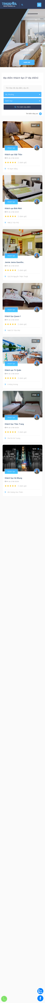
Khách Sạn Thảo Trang (14, 424)
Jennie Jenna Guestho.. (14, 262)
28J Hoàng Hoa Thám (15, 492)
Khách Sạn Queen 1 (13, 316)
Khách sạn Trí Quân (13, 370)
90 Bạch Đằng (12, 169)
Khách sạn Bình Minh (13, 208)
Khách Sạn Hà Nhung (13, 478)
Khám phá (27, 62)
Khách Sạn (11, 148)
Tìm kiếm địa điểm (23, 107)
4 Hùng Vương (12, 384)
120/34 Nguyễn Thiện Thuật (17, 276)
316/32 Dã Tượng (13, 438)
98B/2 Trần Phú (13, 222)
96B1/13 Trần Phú (13, 330)
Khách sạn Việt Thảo (13, 154)
